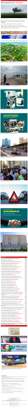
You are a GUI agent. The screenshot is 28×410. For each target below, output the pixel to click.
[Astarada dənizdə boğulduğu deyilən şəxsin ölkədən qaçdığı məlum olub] (14, 75)
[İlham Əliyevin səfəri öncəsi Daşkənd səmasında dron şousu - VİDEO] (14, 361)
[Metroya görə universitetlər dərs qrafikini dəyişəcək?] (14, 170)
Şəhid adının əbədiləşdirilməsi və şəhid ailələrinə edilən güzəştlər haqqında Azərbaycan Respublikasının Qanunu (12, 385)
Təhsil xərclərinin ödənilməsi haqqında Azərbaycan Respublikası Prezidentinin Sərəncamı (12, 391)
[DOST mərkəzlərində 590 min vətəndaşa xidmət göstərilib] (14, 123)
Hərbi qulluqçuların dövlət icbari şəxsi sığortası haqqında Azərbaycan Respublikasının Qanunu (12, 388)
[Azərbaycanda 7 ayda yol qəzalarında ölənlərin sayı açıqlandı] (14, 194)
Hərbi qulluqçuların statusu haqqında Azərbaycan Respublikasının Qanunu (10, 383)
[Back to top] (26, 408)
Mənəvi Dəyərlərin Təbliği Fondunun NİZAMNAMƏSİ (8, 392)
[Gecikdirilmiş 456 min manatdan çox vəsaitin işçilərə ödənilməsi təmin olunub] (14, 218)
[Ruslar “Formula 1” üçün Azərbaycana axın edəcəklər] (14, 147)
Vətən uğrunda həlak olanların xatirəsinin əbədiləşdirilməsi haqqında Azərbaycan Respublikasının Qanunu (13, 379)
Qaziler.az (12, 403)
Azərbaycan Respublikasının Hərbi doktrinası (7, 377)
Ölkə (14, 40)
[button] (2, 364)
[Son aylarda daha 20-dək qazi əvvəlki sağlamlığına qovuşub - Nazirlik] (14, 99)
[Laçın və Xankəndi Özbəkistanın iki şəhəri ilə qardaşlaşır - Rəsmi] (14, 51)
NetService (11, 404)
